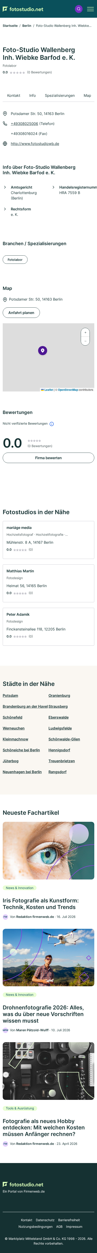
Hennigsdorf (59, 750)
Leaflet (48, 390)
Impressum (74, 1226)
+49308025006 (24, 123)
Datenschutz (45, 1220)
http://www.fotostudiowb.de (35, 143)
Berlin (26, 25)
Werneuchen (14, 728)
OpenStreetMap (68, 390)
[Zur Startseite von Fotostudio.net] (23, 9)
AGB (59, 1226)
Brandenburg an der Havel (25, 706)
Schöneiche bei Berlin (21, 750)
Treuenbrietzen (61, 761)
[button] (79, 9)
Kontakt (26, 1220)
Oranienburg (59, 695)
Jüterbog (10, 761)
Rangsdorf (57, 772)
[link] (48, 540)
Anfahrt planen (21, 312)
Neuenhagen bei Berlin (22, 772)
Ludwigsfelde (60, 728)
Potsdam (10, 695)
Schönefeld (12, 717)
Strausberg (58, 706)
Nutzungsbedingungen (35, 1226)
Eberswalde (58, 717)
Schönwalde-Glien (64, 739)
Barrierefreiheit (69, 1220)
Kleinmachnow (15, 739)
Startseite (10, 25)
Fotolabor (15, 260)
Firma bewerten (48, 458)
